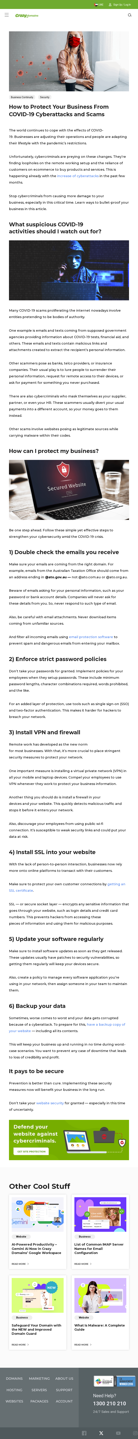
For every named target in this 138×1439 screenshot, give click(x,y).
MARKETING (39, 1379)
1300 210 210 (109, 1403)
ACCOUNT (64, 1401)
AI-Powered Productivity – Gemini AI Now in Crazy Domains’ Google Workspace (36, 1249)
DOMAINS (14, 1379)
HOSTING (14, 1390)
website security (50, 1103)
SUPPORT (64, 1390)
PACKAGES (39, 1401)
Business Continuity (22, 97)
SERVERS (39, 1390)
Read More (19, 1264)
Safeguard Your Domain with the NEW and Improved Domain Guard (36, 1329)
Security (44, 97)
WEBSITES (14, 1401)
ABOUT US (64, 1379)
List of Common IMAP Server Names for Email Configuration (99, 1249)
